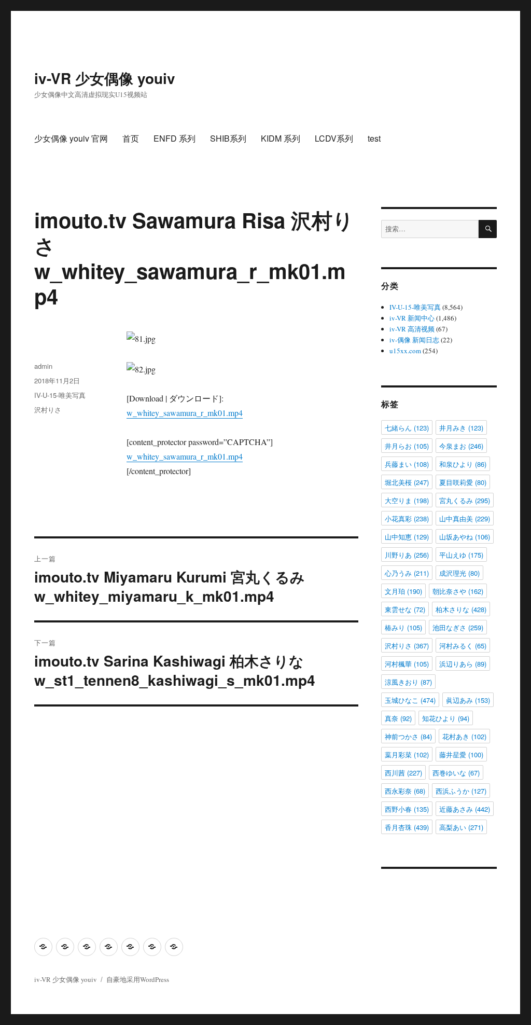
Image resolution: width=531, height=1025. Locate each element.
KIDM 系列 (280, 138)
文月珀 (403, 591)
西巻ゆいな (456, 773)
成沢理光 (459, 573)
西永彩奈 (405, 791)
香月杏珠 (407, 827)
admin (43, 366)
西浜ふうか (461, 791)
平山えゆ (461, 555)
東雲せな (405, 609)
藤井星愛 (461, 754)
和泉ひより (462, 464)
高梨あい (461, 827)
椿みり (403, 627)
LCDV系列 (334, 138)
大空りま (407, 500)
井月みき (461, 428)
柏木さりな (461, 609)
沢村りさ (47, 409)
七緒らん (407, 428)
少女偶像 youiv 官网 (71, 138)
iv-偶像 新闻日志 (414, 339)
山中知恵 (407, 537)
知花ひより (445, 718)
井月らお (407, 446)
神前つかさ (408, 736)
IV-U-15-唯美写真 (60, 395)
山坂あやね (464, 537)
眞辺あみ (468, 700)
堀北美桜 (407, 482)
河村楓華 (407, 664)
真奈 (398, 718)
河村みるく (462, 645)
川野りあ (407, 555)
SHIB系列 (228, 138)
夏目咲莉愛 (462, 482)
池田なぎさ (457, 627)
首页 (130, 138)
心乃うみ (407, 573)
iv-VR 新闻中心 (412, 318)
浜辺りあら (462, 664)
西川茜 (403, 773)
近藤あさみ (464, 809)
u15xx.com (405, 350)
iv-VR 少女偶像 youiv (104, 78)
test (374, 138)
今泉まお (461, 446)
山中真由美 (464, 518)
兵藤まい (407, 464)
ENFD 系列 (174, 138)
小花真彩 (407, 518)
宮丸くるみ (464, 500)
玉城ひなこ (410, 700)
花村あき (464, 736)
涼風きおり (408, 682)
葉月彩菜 (407, 754)
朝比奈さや (457, 591)
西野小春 (407, 809)
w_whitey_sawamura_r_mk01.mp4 (185, 412)
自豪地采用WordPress (137, 979)
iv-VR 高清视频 (412, 329)
